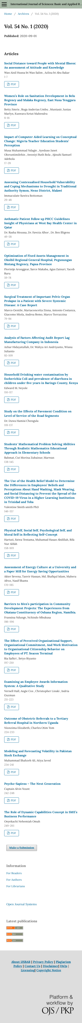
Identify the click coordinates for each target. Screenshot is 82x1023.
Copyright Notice (48, 970)
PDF (13, 84)
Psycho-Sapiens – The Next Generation (32, 784)
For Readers (14, 873)
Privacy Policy (43, 962)
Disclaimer (50, 966)
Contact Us (32, 966)
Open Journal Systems (21, 904)
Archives (23, 14)
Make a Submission (21, 848)
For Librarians (15, 886)
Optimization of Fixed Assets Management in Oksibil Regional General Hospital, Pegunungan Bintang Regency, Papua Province (38, 260)
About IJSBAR (20, 962)
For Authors (14, 879)
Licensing (28, 970)
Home (8, 14)
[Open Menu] (4, 4)
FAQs (63, 966)
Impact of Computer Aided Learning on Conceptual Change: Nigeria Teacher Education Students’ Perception (40, 141)
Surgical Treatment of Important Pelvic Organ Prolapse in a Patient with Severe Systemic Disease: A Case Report (37, 301)
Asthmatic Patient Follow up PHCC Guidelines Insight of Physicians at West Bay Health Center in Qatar (40, 223)
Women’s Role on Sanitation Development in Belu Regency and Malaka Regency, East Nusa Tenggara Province (39, 100)
